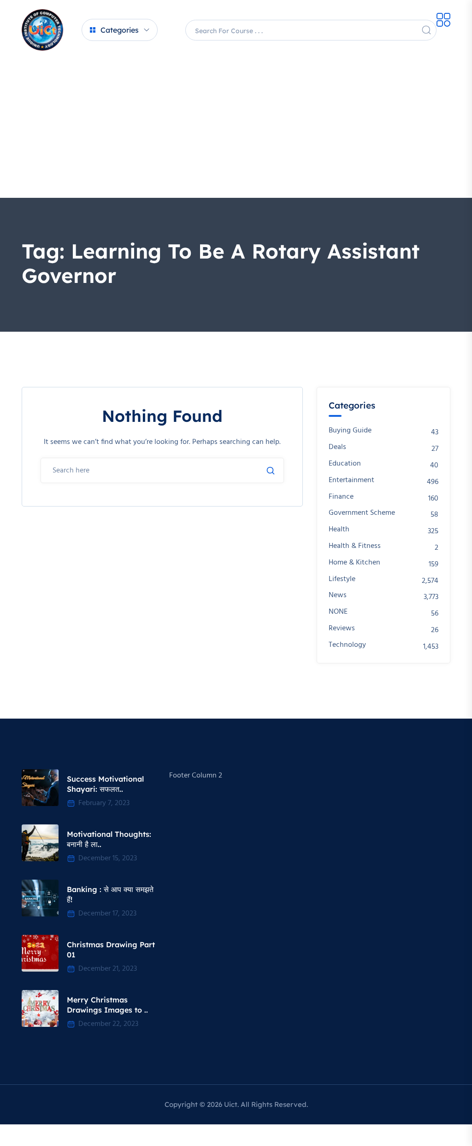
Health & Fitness (355, 546)
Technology (347, 645)
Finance (341, 497)
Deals (337, 447)
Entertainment (351, 480)
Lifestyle (342, 579)
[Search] (426, 29)
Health (339, 530)
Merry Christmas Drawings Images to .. (107, 1004)
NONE (338, 612)
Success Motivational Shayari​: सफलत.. (105, 784)
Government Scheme (362, 513)
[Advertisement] (236, 128)
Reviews (342, 628)
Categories (119, 30)
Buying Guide (350, 431)
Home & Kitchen (354, 563)
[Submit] (271, 471)
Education (345, 464)
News (338, 595)
